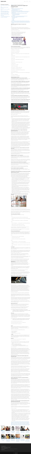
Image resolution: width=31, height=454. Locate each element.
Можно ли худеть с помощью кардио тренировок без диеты (18, 16)
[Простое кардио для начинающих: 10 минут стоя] (13, 430)
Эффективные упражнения (16, 421)
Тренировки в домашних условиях (23, 422)
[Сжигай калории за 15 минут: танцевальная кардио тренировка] (22, 438)
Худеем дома (3, 1)
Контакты (2, 447)
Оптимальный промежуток (16, 422)
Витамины (13, 20)
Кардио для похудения (21, 421)
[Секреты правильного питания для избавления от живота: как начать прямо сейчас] (3, 430)
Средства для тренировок (24, 424)
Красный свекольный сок (14, 17)
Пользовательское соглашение (7, 447)
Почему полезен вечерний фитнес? (15, 14)
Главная (25, 1)
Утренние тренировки (19, 423)
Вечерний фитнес (24, 423)
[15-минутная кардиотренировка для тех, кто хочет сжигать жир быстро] (27, 438)
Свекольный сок (14, 424)
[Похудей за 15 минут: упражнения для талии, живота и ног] (13, 438)
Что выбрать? (13, 15)
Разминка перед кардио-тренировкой (16, 9)
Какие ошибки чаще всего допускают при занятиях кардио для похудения (19, 13)
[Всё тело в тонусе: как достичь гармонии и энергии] (27, 430)
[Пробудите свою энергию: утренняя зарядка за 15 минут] (22, 430)
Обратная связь (3, 449)
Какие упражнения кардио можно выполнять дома (17, 10)
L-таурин (13, 19)
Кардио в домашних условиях (14, 423)
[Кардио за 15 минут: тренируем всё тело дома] (3, 438)
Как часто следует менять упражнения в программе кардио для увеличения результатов (21, 21)
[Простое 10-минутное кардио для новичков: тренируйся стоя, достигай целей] (8, 438)
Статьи (29, 1)
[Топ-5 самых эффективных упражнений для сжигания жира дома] (18, 430)
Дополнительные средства (19, 424)
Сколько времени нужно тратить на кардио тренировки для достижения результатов (20, 11)
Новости (27, 1)
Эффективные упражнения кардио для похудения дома (17, 8)
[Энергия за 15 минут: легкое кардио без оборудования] (8, 430)
